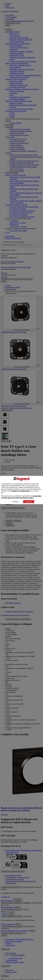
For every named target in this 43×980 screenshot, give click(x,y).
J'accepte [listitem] (28, 501)
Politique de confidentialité (20, 491)
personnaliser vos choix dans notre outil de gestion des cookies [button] (21, 497)
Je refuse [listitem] (15, 501)
